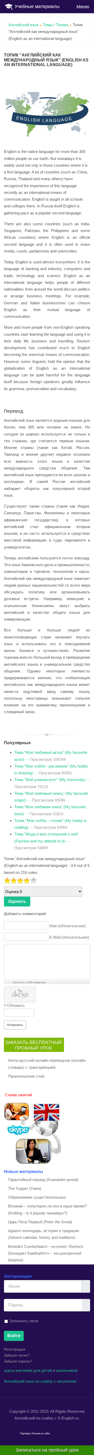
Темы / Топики (55, 25)
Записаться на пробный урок (47, 1450)
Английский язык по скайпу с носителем (40, 1381)
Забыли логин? (17, 1355)
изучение (24, 1370)
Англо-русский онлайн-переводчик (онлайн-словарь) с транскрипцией (47, 1063)
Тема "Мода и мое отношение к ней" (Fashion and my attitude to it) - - (46, 841)
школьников (67, 1370)
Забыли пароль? (18, 1361)
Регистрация (14, 1349)
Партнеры (25, 1433)
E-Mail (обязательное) (69, 937)
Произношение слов (26, 1076)
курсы (9, 1370)
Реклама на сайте (41, 1433)
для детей (42, 1370)
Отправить (15, 1025)
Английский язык (23, 25)
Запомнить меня (23, 1321)
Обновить (16, 1005)
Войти (13, 1335)
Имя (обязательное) (67, 926)
